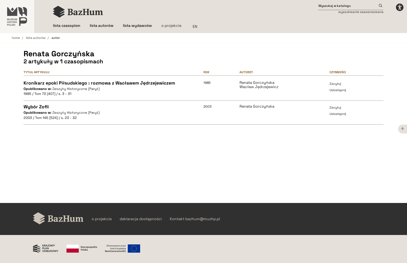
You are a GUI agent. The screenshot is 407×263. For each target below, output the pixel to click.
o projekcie (171, 25)
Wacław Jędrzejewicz (259, 87)
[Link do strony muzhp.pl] (17, 16)
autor (56, 38)
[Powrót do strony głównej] (58, 218)
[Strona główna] (78, 12)
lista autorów (36, 38)
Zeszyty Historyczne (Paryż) (76, 89)
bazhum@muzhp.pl (202, 219)
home (16, 38)
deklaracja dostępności (141, 219)
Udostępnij (338, 90)
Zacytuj (335, 84)
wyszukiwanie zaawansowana (360, 12)
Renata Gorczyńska (257, 83)
